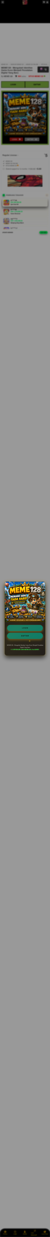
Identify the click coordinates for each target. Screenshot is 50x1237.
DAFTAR (25, 636)
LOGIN (25, 628)
